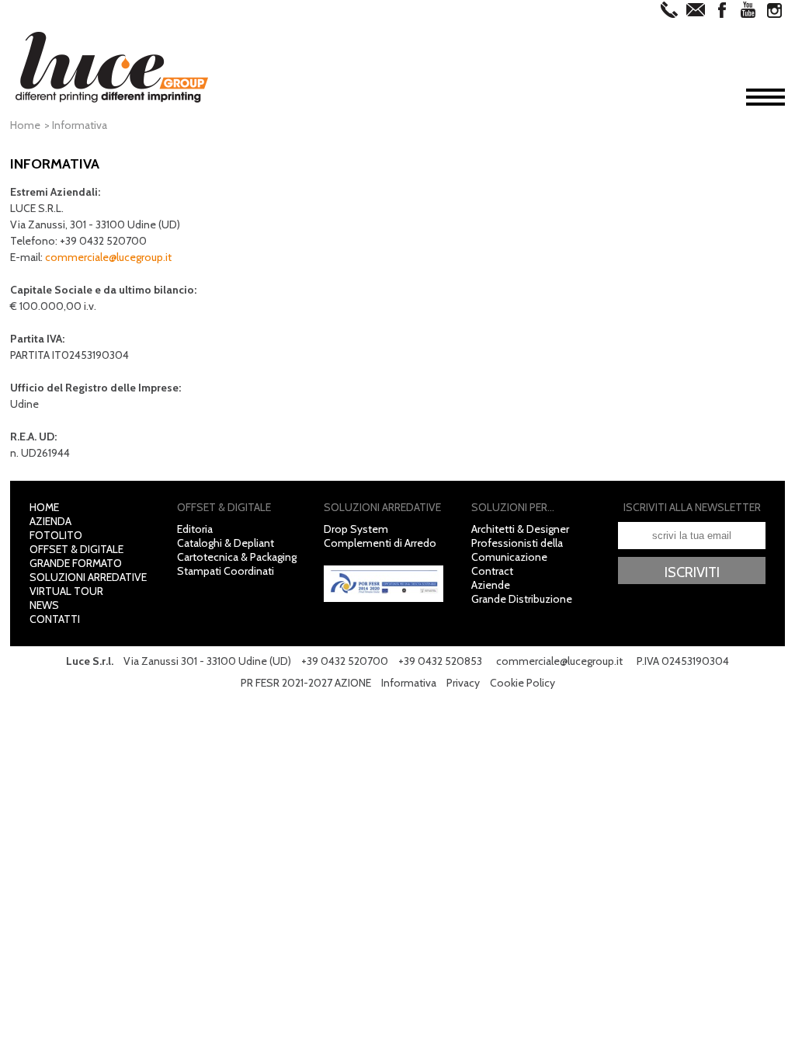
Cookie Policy (522, 683)
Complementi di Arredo (380, 543)
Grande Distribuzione (521, 599)
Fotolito (56, 535)
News (44, 605)
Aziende (490, 585)
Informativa (408, 683)
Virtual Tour (66, 591)
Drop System (356, 529)
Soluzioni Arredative (88, 577)
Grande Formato (76, 563)
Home (25, 125)
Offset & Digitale (76, 549)
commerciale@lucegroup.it (108, 257)
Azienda (50, 521)
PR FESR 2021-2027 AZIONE (306, 683)
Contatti (55, 619)
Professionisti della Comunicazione (517, 550)
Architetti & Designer (520, 529)
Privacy (463, 683)
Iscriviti (692, 572)
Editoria (195, 529)
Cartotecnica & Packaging (237, 557)
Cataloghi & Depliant (225, 543)
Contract (492, 571)
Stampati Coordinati (225, 571)
